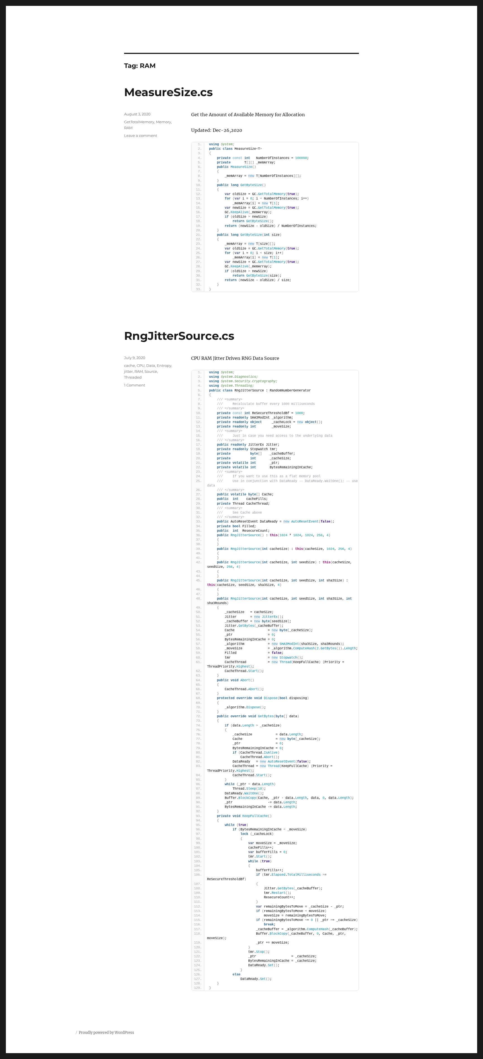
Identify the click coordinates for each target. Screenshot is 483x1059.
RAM (128, 127)
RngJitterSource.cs (179, 336)
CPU (141, 365)
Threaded (133, 377)
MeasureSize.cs (168, 92)
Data (150, 365)
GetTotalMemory (139, 122)
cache (129, 365)
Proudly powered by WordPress (106, 1032)
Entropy (164, 365)
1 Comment (134, 385)
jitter (128, 371)
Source (151, 371)
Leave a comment (140, 135)
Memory (163, 122)
